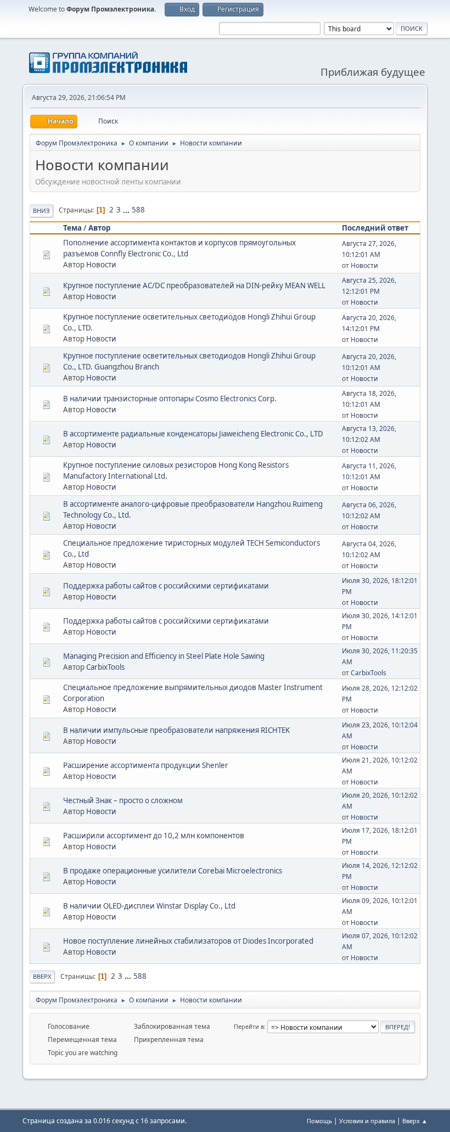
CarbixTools (105, 667)
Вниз (41, 210)
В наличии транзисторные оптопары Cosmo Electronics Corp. (170, 399)
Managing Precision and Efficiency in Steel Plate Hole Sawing (164, 656)
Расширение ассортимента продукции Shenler (145, 765)
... (127, 210)
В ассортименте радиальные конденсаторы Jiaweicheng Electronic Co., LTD (193, 434)
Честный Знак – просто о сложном (123, 800)
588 (138, 210)
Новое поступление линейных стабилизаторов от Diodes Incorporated (188, 941)
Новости (101, 265)
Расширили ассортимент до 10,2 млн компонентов (153, 835)
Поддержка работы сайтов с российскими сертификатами (166, 586)
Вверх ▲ (415, 1121)
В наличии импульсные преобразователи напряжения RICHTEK (176, 730)
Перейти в (249, 1026)
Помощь (319, 1121)
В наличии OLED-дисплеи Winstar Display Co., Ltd (149, 906)
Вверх (42, 976)
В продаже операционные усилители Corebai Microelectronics (172, 871)
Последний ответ (375, 228)
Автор (99, 228)
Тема (72, 228)
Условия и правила (367, 1121)
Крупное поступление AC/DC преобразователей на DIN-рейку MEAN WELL (194, 285)
